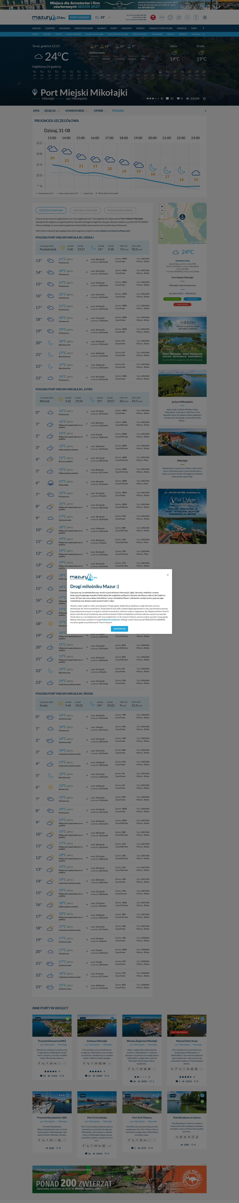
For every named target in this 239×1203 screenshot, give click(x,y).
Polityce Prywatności (111, 620)
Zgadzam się (120, 629)
